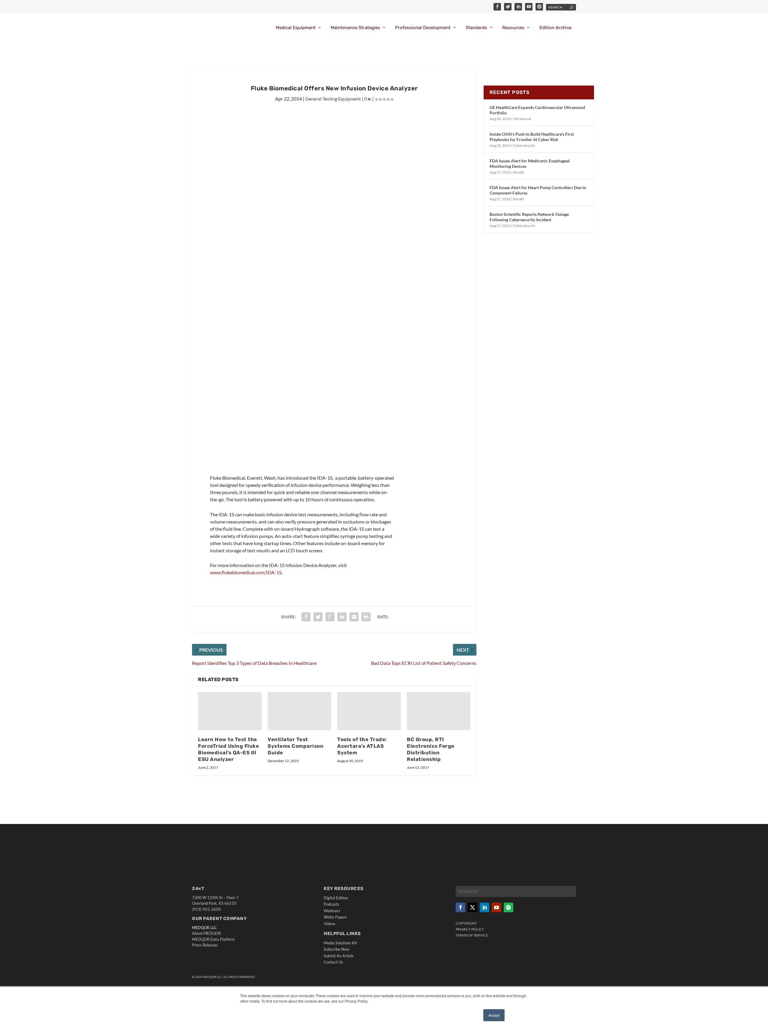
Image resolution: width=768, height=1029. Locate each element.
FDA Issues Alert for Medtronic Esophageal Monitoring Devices (530, 163)
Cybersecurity (524, 145)
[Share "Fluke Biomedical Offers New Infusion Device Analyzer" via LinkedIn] (342, 617)
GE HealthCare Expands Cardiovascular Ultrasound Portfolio (537, 110)
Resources (513, 27)
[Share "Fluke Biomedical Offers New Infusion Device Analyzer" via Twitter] (318, 617)
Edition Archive (555, 27)
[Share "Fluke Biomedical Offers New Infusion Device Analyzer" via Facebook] (306, 617)
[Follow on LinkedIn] (484, 907)
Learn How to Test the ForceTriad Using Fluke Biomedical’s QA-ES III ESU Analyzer (228, 749)
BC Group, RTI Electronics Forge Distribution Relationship (430, 749)
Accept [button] (494, 1015)
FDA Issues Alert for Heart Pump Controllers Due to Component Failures (538, 190)
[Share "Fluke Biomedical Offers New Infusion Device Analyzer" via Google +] (330, 617)
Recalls (518, 172)
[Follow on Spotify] (508, 907)
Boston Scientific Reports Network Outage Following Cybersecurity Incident (529, 217)
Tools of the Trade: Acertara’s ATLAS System (362, 746)
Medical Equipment (296, 27)
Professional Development (423, 27)
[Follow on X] (472, 907)
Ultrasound (522, 118)
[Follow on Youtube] (496, 907)
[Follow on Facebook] (460, 907)
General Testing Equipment (333, 98)
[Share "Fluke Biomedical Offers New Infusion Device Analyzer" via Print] (366, 617)
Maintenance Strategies (355, 27)
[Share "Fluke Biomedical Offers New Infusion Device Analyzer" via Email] (354, 617)
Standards (476, 27)
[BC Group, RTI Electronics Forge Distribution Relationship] (438, 711)
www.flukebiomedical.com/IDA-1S (245, 572)
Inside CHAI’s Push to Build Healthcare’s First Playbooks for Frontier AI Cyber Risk (532, 136)
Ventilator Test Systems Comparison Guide (295, 746)
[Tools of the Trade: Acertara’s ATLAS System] (369, 711)
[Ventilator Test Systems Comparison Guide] (299, 711)
